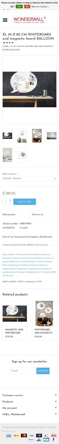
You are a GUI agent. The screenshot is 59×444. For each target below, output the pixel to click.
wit (39, 272)
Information (8, 214)
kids (4, 265)
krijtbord (25, 265)
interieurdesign (28, 262)
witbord (46, 272)
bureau (46, 255)
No (27, 7)
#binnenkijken (8, 255)
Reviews (37, 214)
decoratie (6, 258)
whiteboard (30, 272)
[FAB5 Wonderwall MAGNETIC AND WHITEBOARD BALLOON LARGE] (14, 313)
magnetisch (34, 269)
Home (5, 46)
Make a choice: (9, 174)
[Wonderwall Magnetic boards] (34, 20)
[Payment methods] (8, 435)
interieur (49, 258)
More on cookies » (40, 7)
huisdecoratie (19, 258)
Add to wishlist (9, 282)
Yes (19, 7)
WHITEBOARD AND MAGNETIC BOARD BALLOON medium (44, 332)
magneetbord (8, 269)
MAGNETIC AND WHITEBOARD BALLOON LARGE (14, 332)
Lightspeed (10, 431)
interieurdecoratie (10, 262)
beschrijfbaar (35, 255)
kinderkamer (13, 265)
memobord (46, 269)
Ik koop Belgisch (35, 258)
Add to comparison (27, 282)
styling (20, 272)
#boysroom (22, 255)
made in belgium (39, 265)
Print (40, 282)
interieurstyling (44, 262)
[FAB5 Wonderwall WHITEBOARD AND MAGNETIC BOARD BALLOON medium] (44, 313)
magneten (21, 269)
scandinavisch (8, 272)
